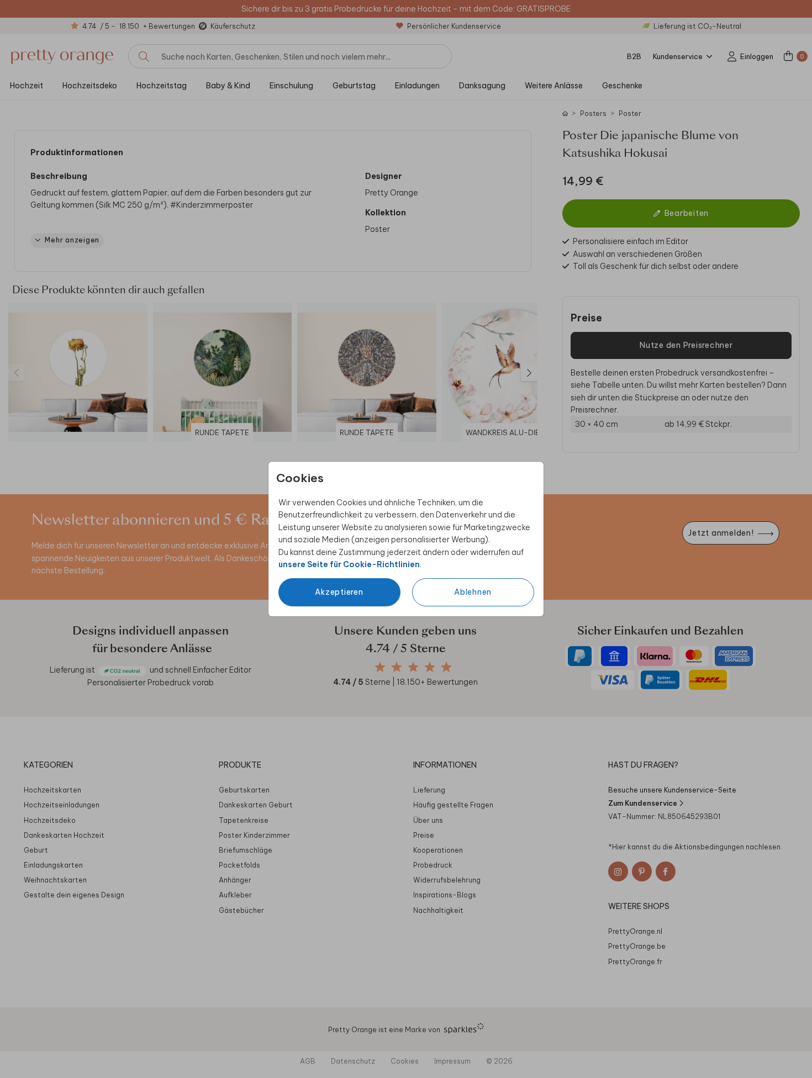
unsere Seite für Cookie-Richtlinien (349, 564)
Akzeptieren (339, 592)
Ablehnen (473, 592)
